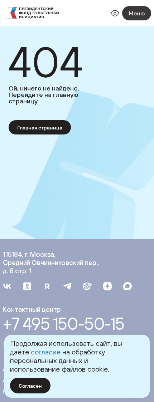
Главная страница (39, 127)
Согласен (30, 386)
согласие (46, 352)
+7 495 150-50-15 (63, 323)
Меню (137, 13)
